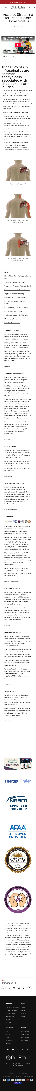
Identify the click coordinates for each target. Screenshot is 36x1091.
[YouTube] (13, 1049)
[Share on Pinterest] (19, 988)
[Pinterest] (27, 1049)
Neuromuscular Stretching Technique (17, 290)
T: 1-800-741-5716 (18, 1066)
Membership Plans (10, 319)
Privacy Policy (25, 1031)
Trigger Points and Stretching (14, 294)
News (7, 1037)
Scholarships (9, 1040)
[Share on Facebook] (3, 988)
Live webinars (10, 1016)
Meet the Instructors (10, 509)
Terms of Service (25, 1037)
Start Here (7, 721)
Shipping (7, 684)
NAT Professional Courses (13, 311)
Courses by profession (12, 1007)
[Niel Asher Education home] (18, 1058)
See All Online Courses (12, 323)
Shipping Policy (25, 1040)
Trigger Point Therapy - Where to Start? (17, 286)
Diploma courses (10, 1013)
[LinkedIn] (8, 1049)
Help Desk (7, 366)
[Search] (6, 7)
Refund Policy (25, 1034)
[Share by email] (24, 988)
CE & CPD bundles (11, 1010)
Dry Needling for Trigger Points (14, 297)
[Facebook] (23, 1049)
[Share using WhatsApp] (14, 988)
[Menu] (2, 7)
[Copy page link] (29, 988)
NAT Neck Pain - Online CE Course (16, 307)
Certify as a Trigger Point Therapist (16, 315)
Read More (7, 625)
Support (23, 1016)
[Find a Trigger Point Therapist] (18, 781)
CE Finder (9, 1022)
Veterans (8, 1043)
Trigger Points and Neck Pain (14, 282)
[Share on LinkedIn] (9, 988)
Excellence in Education (13, 453)
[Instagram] (18, 1049)
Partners (23, 1013)
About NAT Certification (11, 581)
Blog (7, 1031)
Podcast (8, 1034)
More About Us (8, 439)
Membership (9, 1019)
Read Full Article (9, 476)
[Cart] (34, 7)
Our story (23, 1007)
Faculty (23, 1010)
